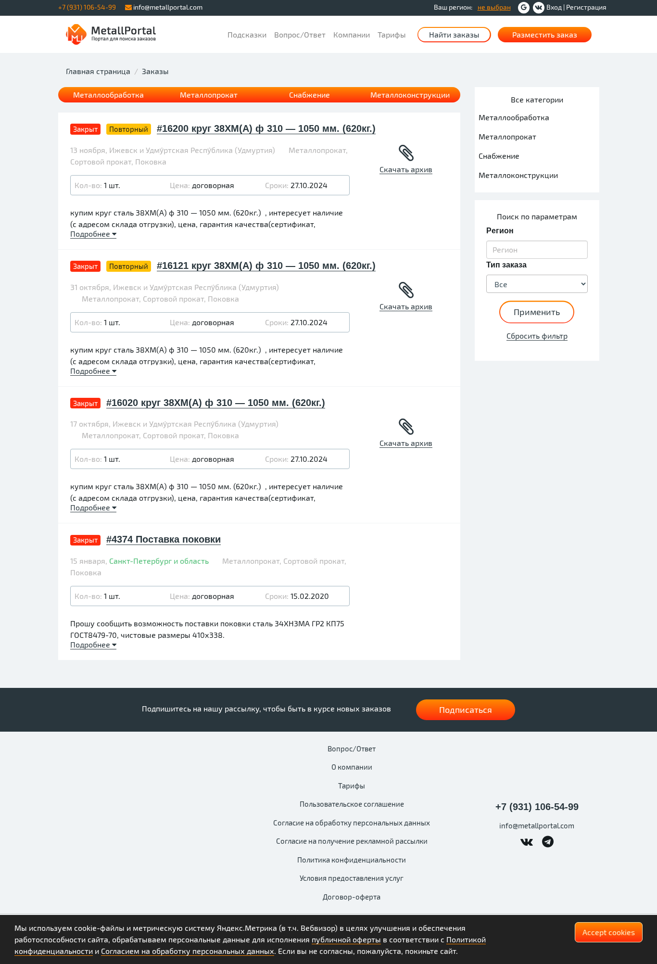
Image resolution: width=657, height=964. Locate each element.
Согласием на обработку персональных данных (187, 950)
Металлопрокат (209, 94)
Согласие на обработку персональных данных (351, 822)
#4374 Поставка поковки (163, 539)
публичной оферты (346, 939)
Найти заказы (454, 34)
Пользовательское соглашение (352, 803)
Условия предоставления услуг (352, 878)
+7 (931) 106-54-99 (537, 806)
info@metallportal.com (167, 7)
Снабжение (309, 94)
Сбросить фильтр (537, 335)
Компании (351, 34)
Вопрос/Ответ (300, 34)
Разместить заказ (544, 34)
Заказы (155, 71)
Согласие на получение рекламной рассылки (352, 841)
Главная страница (98, 71)
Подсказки (246, 34)
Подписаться (465, 709)
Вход (554, 7)
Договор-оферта (351, 896)
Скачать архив (405, 169)
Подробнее (91, 233)
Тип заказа (506, 265)
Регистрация (586, 7)
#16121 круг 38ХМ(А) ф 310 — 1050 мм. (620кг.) (266, 265)
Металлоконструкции (410, 94)
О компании (351, 766)
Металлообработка (108, 94)
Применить (537, 311)
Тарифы (392, 34)
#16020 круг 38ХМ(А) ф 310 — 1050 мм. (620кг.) (215, 402)
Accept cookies (608, 932)
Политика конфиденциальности (351, 859)
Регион (500, 231)
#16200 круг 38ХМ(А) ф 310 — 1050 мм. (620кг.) (266, 128)
